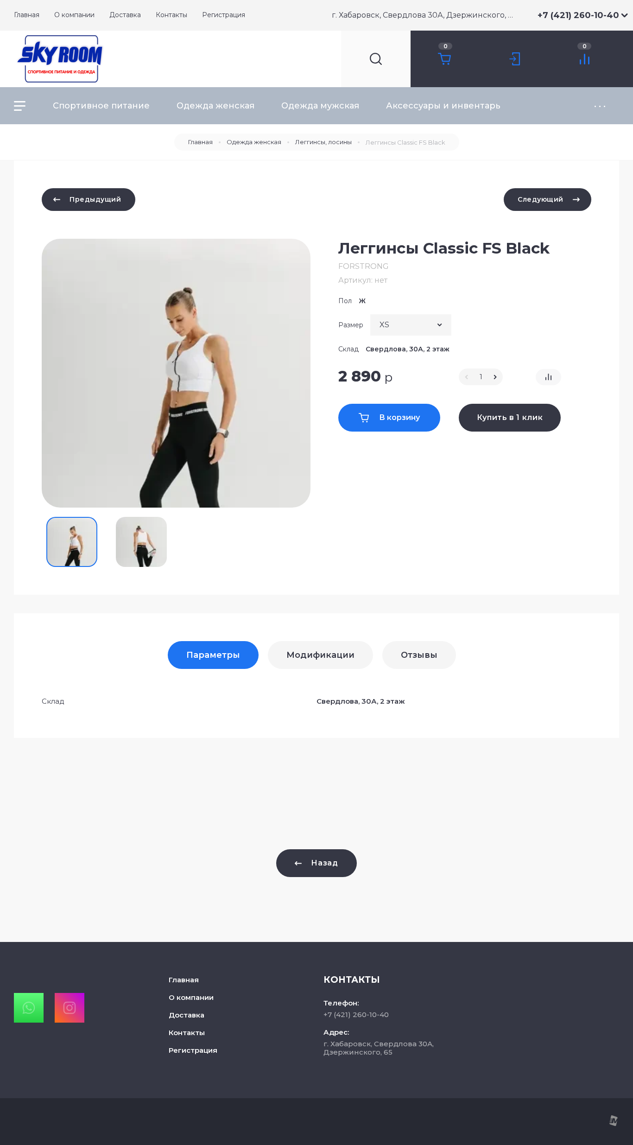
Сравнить (548, 377)
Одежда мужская (320, 106)
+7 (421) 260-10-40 (578, 15)
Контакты (187, 1032)
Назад (324, 863)
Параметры (213, 655)
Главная (200, 142)
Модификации (320, 655)
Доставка (186, 1015)
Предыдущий (95, 199)
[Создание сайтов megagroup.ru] (613, 1124)
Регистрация (193, 1050)
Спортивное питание (101, 106)
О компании (191, 997)
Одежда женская (215, 106)
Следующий (540, 199)
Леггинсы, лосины (323, 142)
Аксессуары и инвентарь (443, 106)
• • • (600, 106)
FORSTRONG (363, 266)
